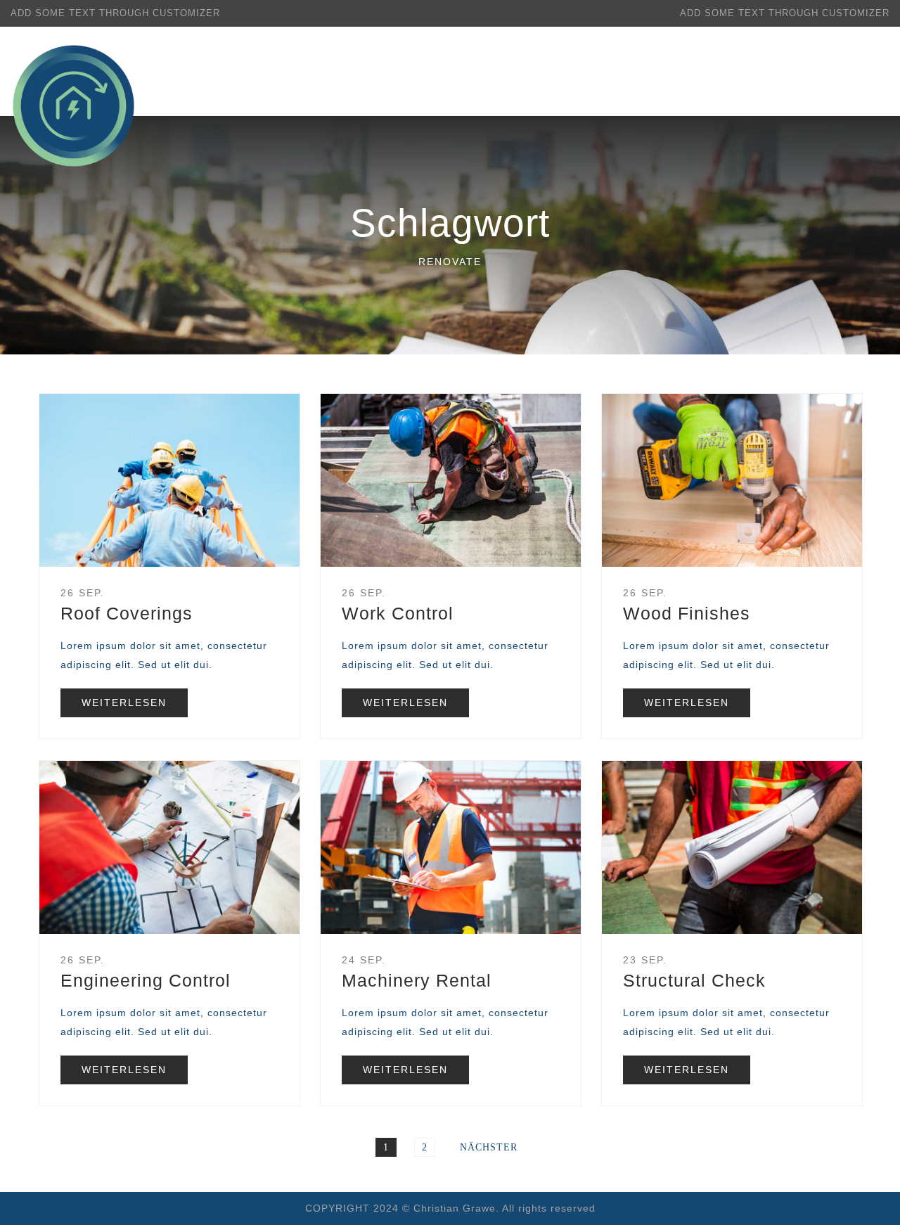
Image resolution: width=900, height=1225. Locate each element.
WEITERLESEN (124, 702)
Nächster (489, 1147)
